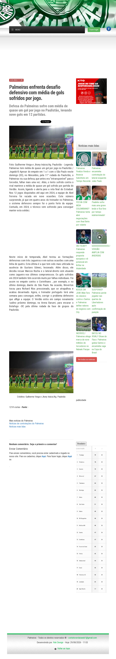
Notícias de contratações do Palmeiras (26, 423)
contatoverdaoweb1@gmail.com (82, 637)
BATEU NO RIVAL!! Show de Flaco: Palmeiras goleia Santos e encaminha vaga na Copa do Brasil (99, 343)
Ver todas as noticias (86, 359)
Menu (17, 30)
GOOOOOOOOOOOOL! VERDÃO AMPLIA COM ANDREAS (99, 251)
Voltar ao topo (63, 648)
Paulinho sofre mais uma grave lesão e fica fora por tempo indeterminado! (99, 208)
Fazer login (94, 29)
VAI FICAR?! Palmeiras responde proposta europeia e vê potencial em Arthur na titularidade (82, 257)
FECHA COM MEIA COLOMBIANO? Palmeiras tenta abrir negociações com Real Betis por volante (83, 213)
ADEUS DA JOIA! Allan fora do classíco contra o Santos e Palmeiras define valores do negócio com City (83, 301)
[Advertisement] (59, 6)
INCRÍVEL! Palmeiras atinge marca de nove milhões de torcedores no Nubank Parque (83, 341)
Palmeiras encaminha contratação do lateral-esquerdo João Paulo (99, 174)
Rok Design (58, 642)
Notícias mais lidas (17, 426)
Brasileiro (81, 443)
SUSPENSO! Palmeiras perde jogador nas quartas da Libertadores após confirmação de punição (99, 301)
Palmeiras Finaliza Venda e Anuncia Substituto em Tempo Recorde (83, 174)
